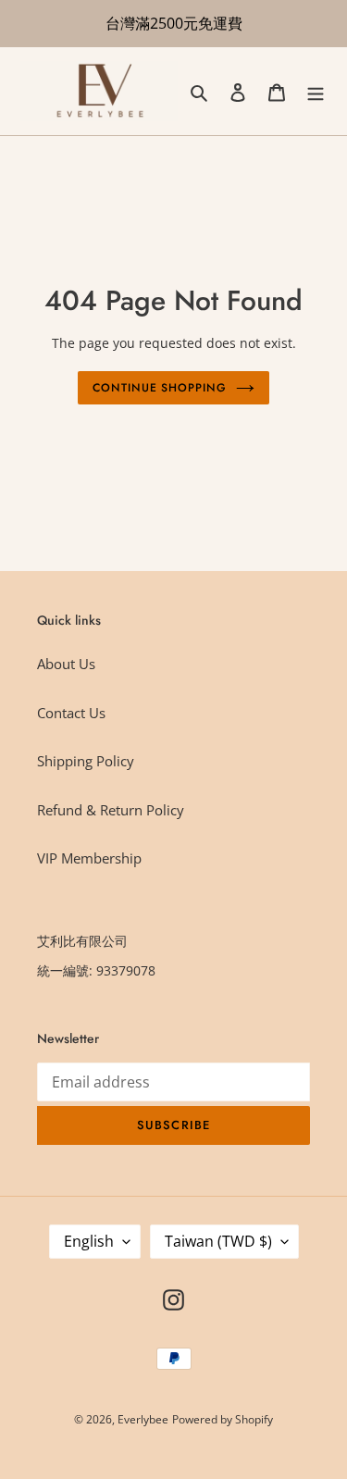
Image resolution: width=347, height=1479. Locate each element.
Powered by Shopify (222, 1419)
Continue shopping (160, 387)
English (89, 1241)
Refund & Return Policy (110, 810)
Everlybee (143, 1419)
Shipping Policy (85, 761)
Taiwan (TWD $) (218, 1241)
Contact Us (71, 712)
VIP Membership (89, 858)
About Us (66, 663)
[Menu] (315, 91)
